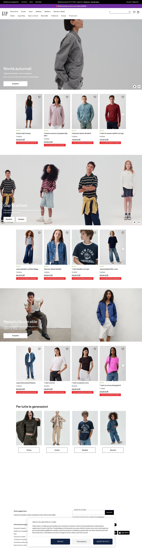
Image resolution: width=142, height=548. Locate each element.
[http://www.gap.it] (4, 14)
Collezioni (54, 16)
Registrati (87, 2)
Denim (12, 16)
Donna (23, 11)
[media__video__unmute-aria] (138, 86)
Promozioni (73, 16)
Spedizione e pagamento (11, 2)
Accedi (128, 2)
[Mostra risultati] (129, 12)
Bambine (9, 219)
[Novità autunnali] (71, 54)
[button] (123, 114)
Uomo (31, 11)
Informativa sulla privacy (21, 542)
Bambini (21, 219)
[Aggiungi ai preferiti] (39, 97)
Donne (29, 450)
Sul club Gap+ (95, 2)
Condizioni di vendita (20, 539)
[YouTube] (115, 524)
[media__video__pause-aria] (134, 86)
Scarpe (63, 16)
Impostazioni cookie (20, 545)
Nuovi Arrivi (14, 11)
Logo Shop (21, 16)
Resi (15, 534)
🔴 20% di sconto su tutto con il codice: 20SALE (71, 6)
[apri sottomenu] (19, 11)
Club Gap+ (38, 2)
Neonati (113, 450)
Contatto (24, 2)
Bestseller (44, 16)
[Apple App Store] (124, 533)
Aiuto (31, 2)
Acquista (15, 84)
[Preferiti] (134, 12)
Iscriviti (109, 512)
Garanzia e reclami (19, 536)
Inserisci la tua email (80, 510)
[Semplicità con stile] (71, 315)
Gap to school (33, 16)
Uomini (57, 450)
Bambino (48, 11)
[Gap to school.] (71, 190)
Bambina (39, 11)
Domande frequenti (20, 528)
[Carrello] (138, 12)
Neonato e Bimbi (59, 11)
